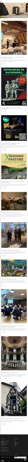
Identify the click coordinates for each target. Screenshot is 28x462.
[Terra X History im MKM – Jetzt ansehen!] (14, 399)
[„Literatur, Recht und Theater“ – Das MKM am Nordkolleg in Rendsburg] (14, 306)
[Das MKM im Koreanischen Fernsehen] (14, 235)
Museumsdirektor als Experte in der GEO (11, 213)
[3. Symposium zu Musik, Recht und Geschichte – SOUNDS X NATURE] (14, 166)
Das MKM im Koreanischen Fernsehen (10, 250)
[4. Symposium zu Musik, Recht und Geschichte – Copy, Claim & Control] (14, 38)
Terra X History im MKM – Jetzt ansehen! (11, 418)
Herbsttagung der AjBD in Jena (9, 279)
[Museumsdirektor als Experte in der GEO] (14, 201)
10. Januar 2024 (8, 211)
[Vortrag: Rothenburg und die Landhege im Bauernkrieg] (14, 87)
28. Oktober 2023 (8, 324)
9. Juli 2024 (7, 180)
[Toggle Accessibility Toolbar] (1, 460)
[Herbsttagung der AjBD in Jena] (14, 268)
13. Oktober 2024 (8, 142)
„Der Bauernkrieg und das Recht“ (9, 372)
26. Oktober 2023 (8, 371)
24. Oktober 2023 (8, 417)
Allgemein (11, 56)
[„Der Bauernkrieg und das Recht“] (14, 353)
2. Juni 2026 (7, 56)
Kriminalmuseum (3, 56)
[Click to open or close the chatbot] (25, 459)
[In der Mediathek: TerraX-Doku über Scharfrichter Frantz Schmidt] (14, 128)
